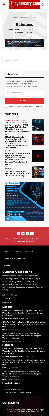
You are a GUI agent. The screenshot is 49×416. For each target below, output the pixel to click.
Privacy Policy (35, 106)
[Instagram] (22, 233)
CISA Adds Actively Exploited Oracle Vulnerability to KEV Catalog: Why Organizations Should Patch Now (16, 142)
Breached (8, 151)
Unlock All (25, 101)
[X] (32, 233)
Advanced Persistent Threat (16, 120)
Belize (29, 33)
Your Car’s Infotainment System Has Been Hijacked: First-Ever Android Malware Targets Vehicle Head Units (17, 158)
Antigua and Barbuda (16, 29)
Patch (7, 134)
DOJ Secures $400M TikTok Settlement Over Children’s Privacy (17, 173)
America (23, 17)
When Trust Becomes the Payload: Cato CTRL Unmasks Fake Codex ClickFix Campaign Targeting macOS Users (17, 127)
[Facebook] (18, 233)
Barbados (19, 33)
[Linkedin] (27, 233)
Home (15, 17)
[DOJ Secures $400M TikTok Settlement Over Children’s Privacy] (38, 172)
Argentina (33, 29)
